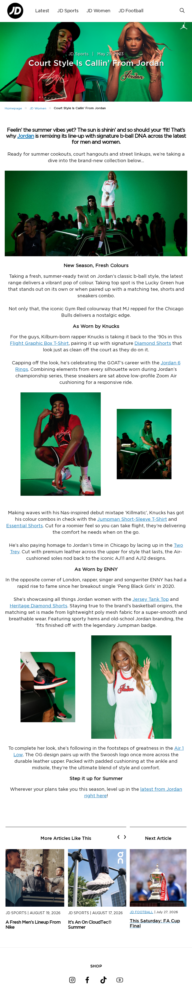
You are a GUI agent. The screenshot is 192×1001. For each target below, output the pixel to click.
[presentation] (118, 837)
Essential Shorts (24, 526)
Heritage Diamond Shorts (38, 606)
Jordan (25, 136)
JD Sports (67, 11)
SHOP (96, 966)
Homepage (13, 108)
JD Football (131, 11)
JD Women (98, 11)
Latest (42, 11)
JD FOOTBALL (141, 912)
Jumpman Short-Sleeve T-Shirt (132, 519)
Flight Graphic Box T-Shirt (39, 343)
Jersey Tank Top (150, 599)
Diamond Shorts (152, 343)
